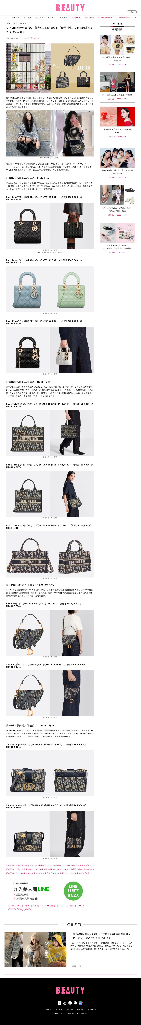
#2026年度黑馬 (123, 18)
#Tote (12, 909)
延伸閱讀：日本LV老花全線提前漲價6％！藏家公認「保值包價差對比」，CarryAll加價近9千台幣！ (49, 873)
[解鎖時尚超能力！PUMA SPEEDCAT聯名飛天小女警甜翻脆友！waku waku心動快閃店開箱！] (117, 233)
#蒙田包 (73, 906)
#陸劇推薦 (76, 18)
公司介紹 (48, 1009)
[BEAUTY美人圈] (70, 7)
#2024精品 (36, 906)
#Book (81, 906)
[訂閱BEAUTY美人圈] (81, 1003)
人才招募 (59, 1009)
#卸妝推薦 (89, 18)
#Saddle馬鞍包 (49, 906)
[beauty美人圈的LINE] (75, 1003)
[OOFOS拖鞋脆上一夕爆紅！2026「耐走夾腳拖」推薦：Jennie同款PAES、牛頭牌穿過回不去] (117, 195)
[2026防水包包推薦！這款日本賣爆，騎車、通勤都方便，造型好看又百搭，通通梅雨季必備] (117, 82)
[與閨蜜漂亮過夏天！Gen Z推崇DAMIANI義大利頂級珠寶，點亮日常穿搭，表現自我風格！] (117, 158)
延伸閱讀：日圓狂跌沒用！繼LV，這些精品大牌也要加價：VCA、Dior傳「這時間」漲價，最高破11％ (50, 869)
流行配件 (23, 23)
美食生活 (51, 18)
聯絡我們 (70, 1009)
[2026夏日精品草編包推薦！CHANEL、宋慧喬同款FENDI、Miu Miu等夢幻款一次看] (117, 45)
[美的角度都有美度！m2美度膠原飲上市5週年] (117, 116)
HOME (8, 23)
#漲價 (20, 909)
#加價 (27, 909)
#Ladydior (62, 906)
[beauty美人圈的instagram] (70, 1003)
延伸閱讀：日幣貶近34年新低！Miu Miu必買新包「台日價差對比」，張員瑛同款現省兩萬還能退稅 (48, 865)
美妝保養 (16, 18)
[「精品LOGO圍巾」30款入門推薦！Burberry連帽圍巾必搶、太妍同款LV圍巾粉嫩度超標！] (35, 949)
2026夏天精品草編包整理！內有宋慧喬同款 (117, 58)
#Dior (19, 906)
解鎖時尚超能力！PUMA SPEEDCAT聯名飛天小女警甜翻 (117, 246)
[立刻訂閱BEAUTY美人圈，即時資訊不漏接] (50, 891)
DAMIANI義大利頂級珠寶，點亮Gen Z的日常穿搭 (117, 171)
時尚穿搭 (28, 18)
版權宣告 (80, 1009)
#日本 (11, 906)
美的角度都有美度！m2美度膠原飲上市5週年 (117, 130)
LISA (38, 38)
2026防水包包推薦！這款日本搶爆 (117, 95)
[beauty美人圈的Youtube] (65, 1003)
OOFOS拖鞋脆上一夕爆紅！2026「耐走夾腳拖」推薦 (117, 209)
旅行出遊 (63, 18)
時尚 (15, 23)
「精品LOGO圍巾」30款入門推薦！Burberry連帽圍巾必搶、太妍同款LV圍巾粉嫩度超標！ (100, 936)
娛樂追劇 (40, 18)
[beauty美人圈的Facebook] (60, 1003)
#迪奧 (27, 906)
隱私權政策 (92, 1009)
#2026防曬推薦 (105, 18)
